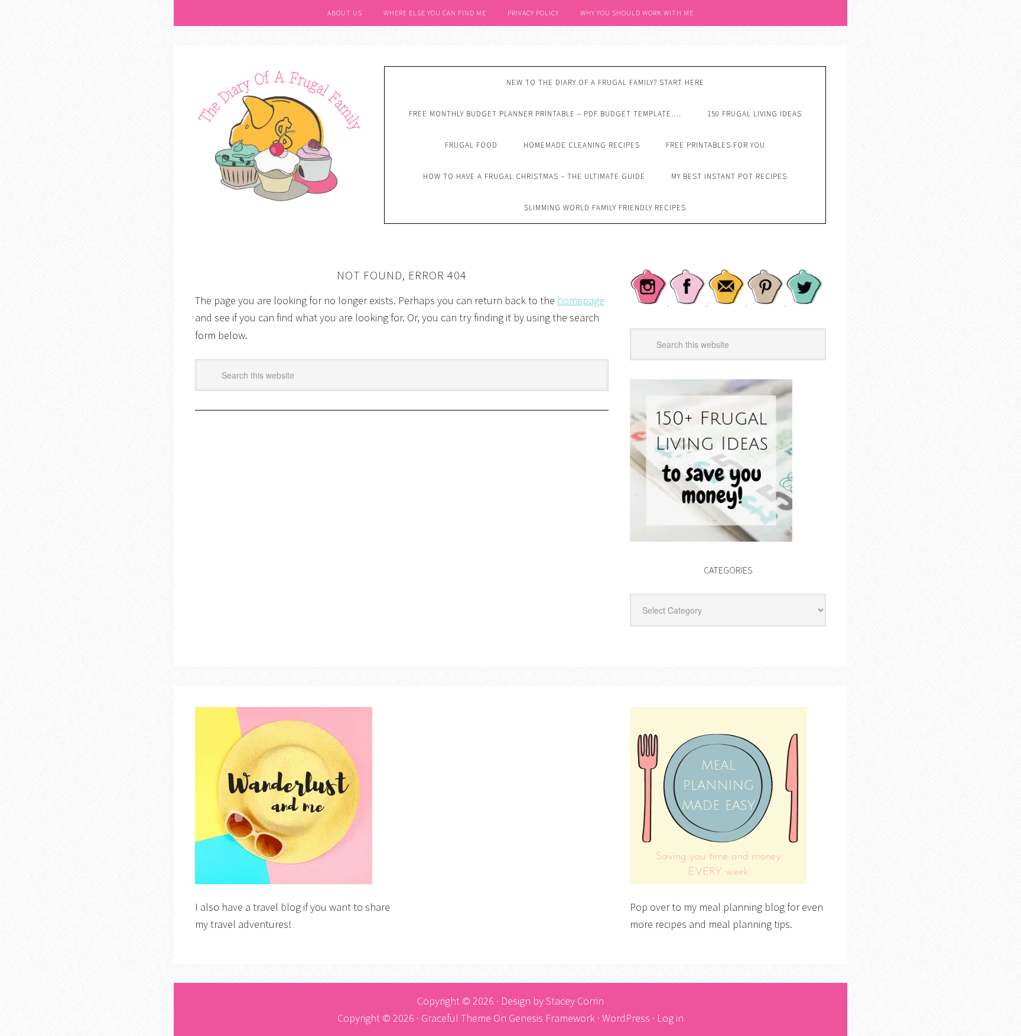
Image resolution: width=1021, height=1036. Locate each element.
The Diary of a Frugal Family (280, 134)
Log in (670, 1018)
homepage (580, 300)
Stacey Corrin (575, 1001)
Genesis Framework (552, 1018)
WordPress (626, 1018)
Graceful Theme (456, 1018)
